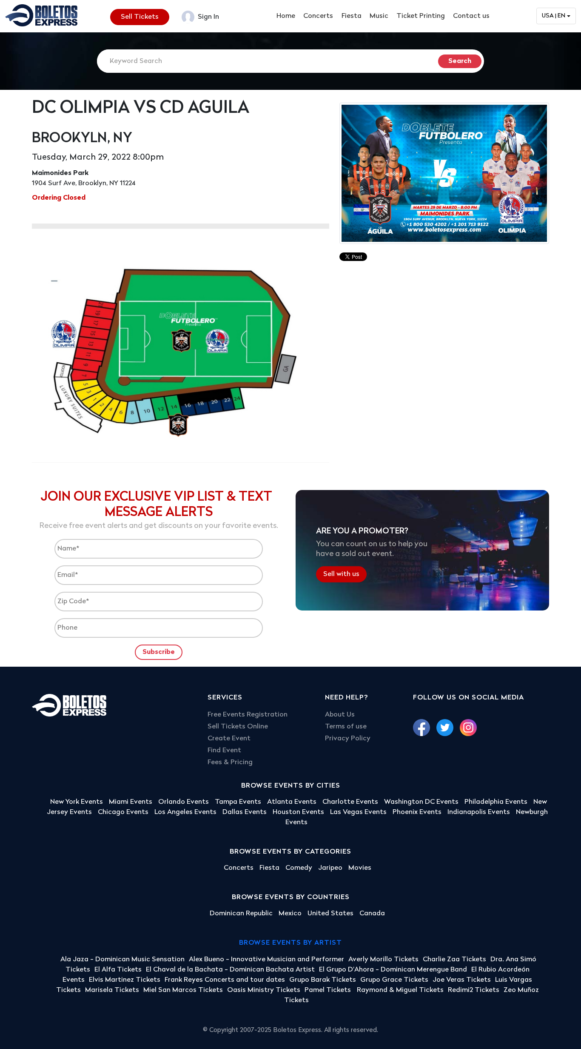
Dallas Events (244, 812)
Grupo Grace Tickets (394, 980)
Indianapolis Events (478, 812)
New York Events (76, 802)
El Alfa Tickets (118, 969)
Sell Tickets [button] (140, 17)
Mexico (290, 913)
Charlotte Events (350, 802)
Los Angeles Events (185, 812)
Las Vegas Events (358, 812)
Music (379, 16)
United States (330, 913)
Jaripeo (330, 868)
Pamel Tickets (329, 990)
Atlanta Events (291, 802)
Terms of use (346, 726)
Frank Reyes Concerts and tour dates (225, 980)
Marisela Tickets (112, 990)
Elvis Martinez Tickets (124, 980)
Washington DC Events (421, 802)
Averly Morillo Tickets (383, 959)
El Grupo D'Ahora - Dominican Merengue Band (393, 969)
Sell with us (341, 574)
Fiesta (352, 16)
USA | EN (553, 16)
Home (285, 16)
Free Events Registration (248, 714)
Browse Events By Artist (290, 943)
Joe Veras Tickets (462, 980)
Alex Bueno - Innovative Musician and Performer (266, 959)
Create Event (229, 738)
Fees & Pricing (230, 762)
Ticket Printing (420, 16)
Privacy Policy (347, 738)
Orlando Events (183, 802)
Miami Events (130, 802)
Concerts (318, 16)
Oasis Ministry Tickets (263, 990)
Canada (372, 913)
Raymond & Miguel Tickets (400, 990)
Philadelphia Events (495, 802)
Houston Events (298, 812)
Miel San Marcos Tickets (183, 990)
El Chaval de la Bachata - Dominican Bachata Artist (230, 969)
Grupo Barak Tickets (322, 980)
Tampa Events (238, 802)
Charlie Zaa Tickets (454, 959)
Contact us (471, 16)
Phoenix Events (417, 812)
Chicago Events (123, 812)
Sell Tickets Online (238, 726)
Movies (359, 868)
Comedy (298, 868)
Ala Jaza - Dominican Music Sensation (122, 959)
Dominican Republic (241, 913)
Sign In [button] (207, 17)
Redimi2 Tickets (473, 990)
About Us (340, 714)
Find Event (224, 750)
